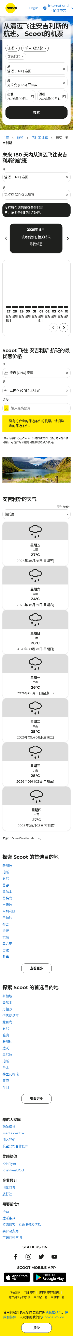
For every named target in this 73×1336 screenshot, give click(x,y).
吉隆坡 (7, 905)
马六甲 (7, 944)
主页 (5, 138)
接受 (36, 1328)
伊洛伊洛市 (10, 1016)
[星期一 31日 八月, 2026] (34, 307)
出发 (10, 94)
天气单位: (63, 507)
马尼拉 (7, 1055)
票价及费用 (10, 1231)
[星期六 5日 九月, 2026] (67, 307)
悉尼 (5, 879)
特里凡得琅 (10, 1074)
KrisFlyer (9, 1164)
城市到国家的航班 (19, 1297)
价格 (5, 399)
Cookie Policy (53, 1317)
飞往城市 (29, 1292)
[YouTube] (54, 1257)
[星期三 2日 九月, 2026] (47, 307)
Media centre (13, 1133)
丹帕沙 (7, 918)
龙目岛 (7, 1022)
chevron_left (5, 238)
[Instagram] (28, 1257)
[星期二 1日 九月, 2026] (41, 307)
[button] (35, 48)
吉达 (5, 950)
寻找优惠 (36, 244)
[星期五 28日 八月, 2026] (15, 307)
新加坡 (7, 866)
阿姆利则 (8, 911)
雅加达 (7, 1042)
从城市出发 (57, 1297)
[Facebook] (15, 1257)
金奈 (5, 931)
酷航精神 (8, 1127)
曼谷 (5, 885)
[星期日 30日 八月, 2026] (28, 307)
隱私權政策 (53, 1312)
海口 (5, 1087)
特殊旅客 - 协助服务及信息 (21, 1225)
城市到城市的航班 (49, 1292)
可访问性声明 (12, 1238)
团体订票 (8, 1188)
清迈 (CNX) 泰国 (19, 71)
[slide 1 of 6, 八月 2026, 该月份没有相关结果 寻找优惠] (36, 238)
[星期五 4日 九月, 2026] (60, 307)
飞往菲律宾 (40, 138)
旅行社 (7, 1194)
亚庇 (5, 1081)
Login (33, 8)
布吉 (5, 924)
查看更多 (36, 968)
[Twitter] (41, 1257)
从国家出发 (40, 1297)
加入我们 (8, 1140)
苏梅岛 (7, 898)
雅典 (5, 957)
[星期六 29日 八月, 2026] (21, 307)
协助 (5, 1212)
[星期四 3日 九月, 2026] (54, 307)
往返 (10, 48)
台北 (5, 1068)
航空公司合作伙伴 (15, 1146)
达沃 (5, 1048)
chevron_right (67, 238)
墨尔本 (7, 892)
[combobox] (34, 177)
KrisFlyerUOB (13, 1170)
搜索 (36, 112)
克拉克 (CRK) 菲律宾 (22, 85)
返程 (42, 94)
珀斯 (5, 872)
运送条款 (8, 1218)
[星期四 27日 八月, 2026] (8, 307)
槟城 (5, 937)
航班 (20, 138)
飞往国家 (15, 1292)
